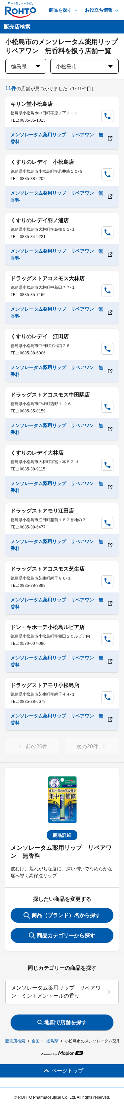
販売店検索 (15, 1041)
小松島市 (66, 66)
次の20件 (87, 746)
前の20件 (37, 746)
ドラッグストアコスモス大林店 (48, 278)
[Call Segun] (107, 116)
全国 (36, 1041)
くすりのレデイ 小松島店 (42, 162)
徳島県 (52, 1041)
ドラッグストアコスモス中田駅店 (50, 395)
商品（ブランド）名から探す (66, 915)
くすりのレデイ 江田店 (40, 336)
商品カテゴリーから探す (66, 935)
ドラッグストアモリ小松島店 (45, 685)
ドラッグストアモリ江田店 (42, 511)
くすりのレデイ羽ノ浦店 (40, 220)
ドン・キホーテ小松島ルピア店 (48, 627)
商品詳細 (62, 835)
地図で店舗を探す (65, 1022)
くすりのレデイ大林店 (37, 453)
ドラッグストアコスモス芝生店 (48, 569)
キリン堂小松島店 (32, 104)
